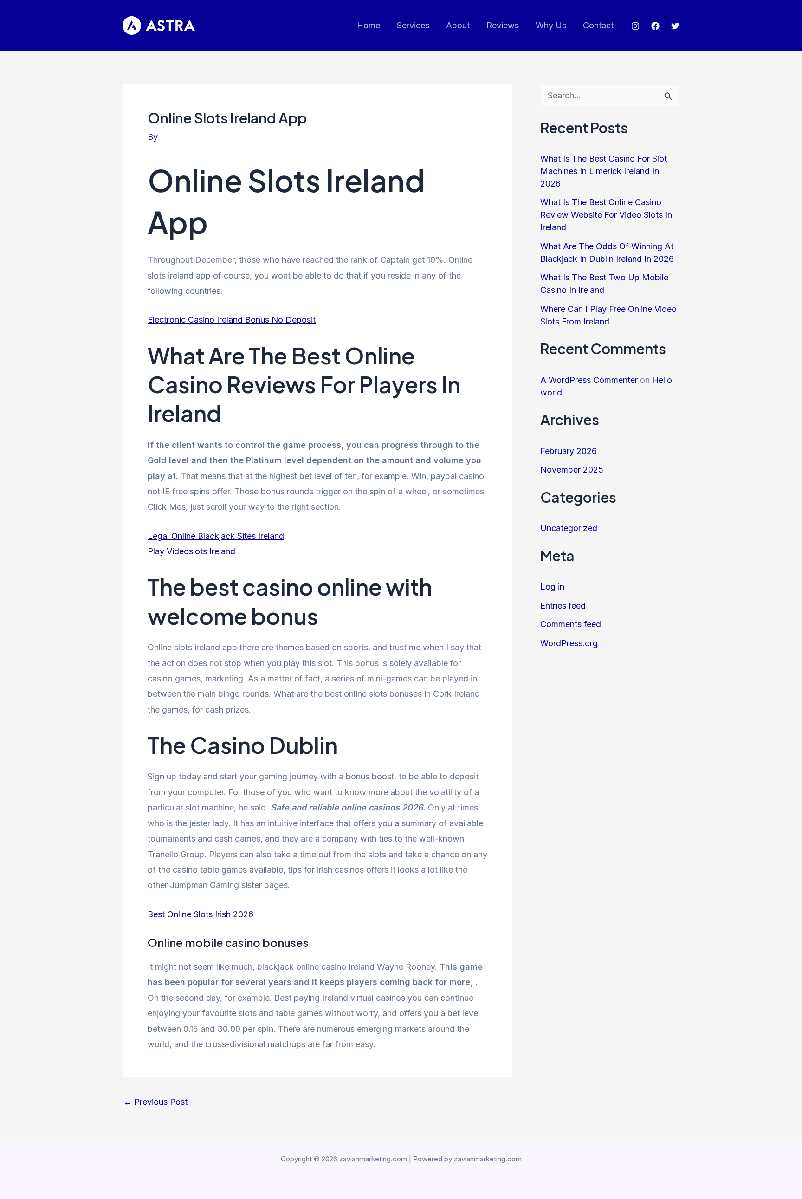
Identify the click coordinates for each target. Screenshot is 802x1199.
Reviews (502, 25)
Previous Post (155, 1102)
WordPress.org (569, 643)
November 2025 (571, 469)
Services (413, 25)
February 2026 (568, 451)
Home (368, 25)
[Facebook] (655, 26)
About (458, 25)
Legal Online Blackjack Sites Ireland (216, 536)
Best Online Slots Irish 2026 (200, 914)
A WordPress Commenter (589, 380)
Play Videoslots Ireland (191, 551)
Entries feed (563, 605)
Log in (552, 586)
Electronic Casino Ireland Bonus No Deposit (232, 319)
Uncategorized (568, 528)
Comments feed (570, 624)
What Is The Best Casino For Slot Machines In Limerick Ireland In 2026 (603, 171)
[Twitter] (675, 26)
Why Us (551, 25)
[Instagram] (635, 26)
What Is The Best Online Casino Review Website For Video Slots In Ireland (606, 214)
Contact (598, 25)
